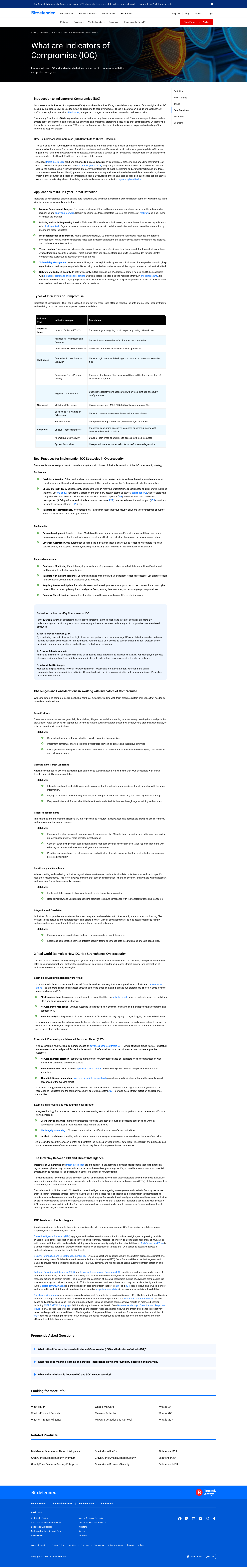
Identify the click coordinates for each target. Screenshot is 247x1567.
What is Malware (104, 1406)
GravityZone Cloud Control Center (46, 1522)
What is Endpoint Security (45, 1413)
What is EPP (38, 1406)
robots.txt (142, 1545)
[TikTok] (214, 1518)
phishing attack (51, 226)
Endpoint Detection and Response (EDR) (54, 1271)
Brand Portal (36, 1535)
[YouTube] (200, 1518)
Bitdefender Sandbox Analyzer (139, 1298)
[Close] (212, 4)
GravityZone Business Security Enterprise (54, 1464)
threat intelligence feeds (89, 165)
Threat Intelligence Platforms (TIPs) (52, 1236)
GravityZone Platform (107, 1451)
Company (85, 1545)
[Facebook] (180, 1518)
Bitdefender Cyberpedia (41, 1527)
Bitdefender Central (39, 1518)
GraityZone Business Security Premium (53, 1457)
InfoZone (56, 32)
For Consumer (38, 1503)
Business (44, 32)
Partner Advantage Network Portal (46, 1531)
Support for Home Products (90, 1518)
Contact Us (99, 1545)
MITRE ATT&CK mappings (57, 1305)
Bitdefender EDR (168, 1451)
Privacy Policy (58, 1545)
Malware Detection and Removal (113, 1419)
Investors (82, 1527)
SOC (110, 1090)
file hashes (73, 112)
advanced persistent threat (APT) (107, 1045)
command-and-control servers (70, 275)
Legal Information (39, 1545)
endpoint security (149, 275)
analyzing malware (64, 212)
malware (144, 212)
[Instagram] (207, 1518)
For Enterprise (86, 1503)
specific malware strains (89, 1068)
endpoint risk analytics (107, 1289)
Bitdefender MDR (168, 1464)
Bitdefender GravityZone (52, 1285)
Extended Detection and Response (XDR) (100, 1271)
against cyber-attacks (130, 179)
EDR (118, 1285)
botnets (48, 275)
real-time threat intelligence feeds (90, 1077)
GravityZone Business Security (112, 1464)
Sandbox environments (46, 1294)
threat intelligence (55, 161)
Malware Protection (106, 1413)
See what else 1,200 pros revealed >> (157, 3)
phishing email (119, 997)
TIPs (74, 503)
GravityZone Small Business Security (116, 1457)
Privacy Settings (115, 1545)
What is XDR (165, 1413)
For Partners (107, 1503)
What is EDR (165, 1406)
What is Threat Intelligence (46, 1419)
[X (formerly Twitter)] (186, 1518)
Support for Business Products (92, 1522)
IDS (120, 496)
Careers (81, 1531)
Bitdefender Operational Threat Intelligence (55, 1451)
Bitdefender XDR (168, 1457)
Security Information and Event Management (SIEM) (60, 1255)
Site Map (72, 1545)
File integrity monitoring (53, 1130)
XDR (128, 1285)
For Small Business (62, 1503)
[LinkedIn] (193, 1518)
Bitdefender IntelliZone (152, 1243)
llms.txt (130, 1545)
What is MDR (166, 1419)
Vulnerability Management (52, 262)
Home (33, 32)
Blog (187, 13)
